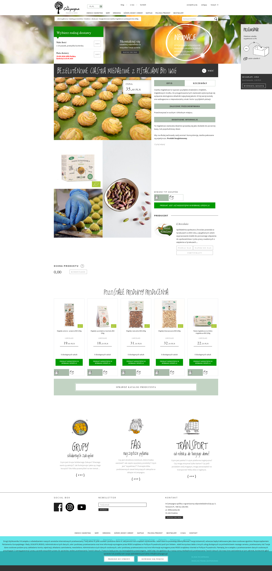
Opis (169, 83)
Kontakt (143, 5)
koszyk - (214, 5)
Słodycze (95, 19)
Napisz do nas (174, 517)
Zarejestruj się (192, 5)
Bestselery (178, 13)
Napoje (149, 13)
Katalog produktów (76, 19)
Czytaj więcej (159, 144)
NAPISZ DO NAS (130, 52)
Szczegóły (200, 83)
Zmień (97, 44)
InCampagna (67, 7)
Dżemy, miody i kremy (133, 13)
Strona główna (62, 19)
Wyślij (103, 509)
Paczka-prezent (162, 13)
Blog (122, 5)
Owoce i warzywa (95, 13)
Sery (108, 13)
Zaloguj (204, 5)
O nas (132, 5)
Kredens (117, 13)
